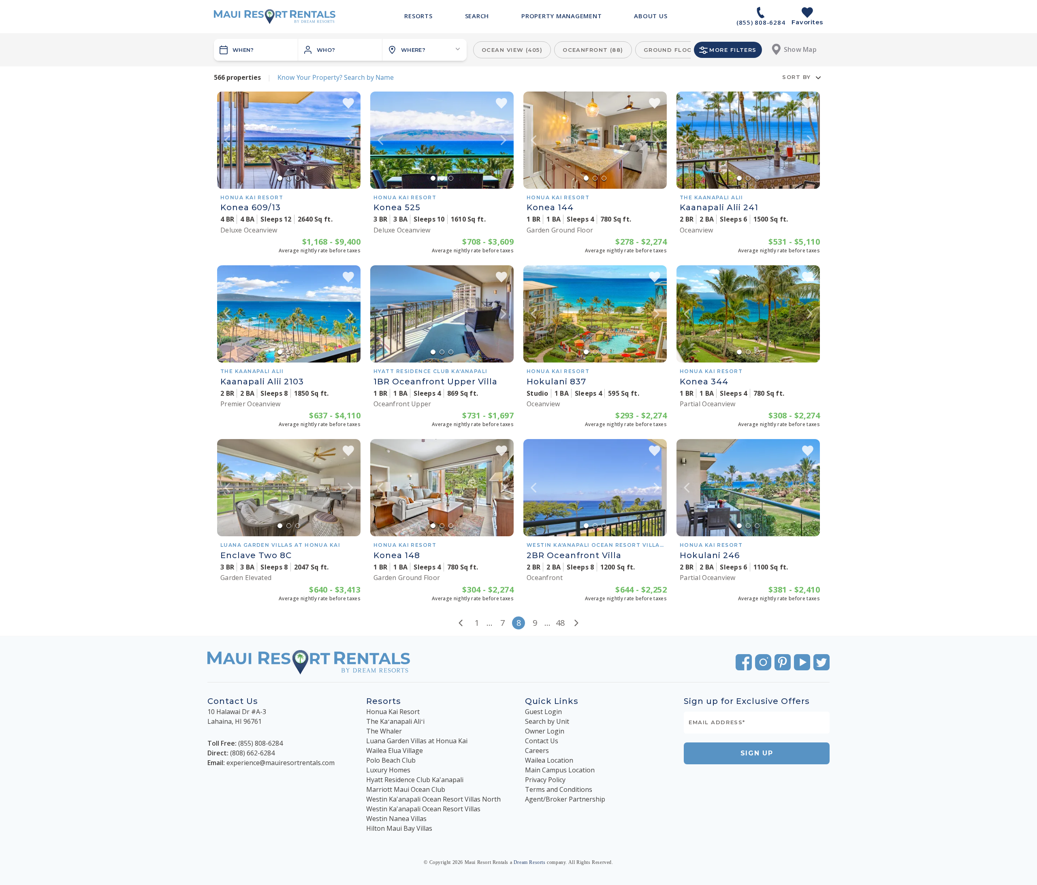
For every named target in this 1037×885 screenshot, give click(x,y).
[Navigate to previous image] (227, 140)
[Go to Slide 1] (279, 178)
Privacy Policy (545, 779)
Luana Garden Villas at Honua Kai (416, 740)
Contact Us (541, 740)
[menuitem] (418, 16)
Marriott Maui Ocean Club (405, 789)
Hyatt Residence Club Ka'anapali (414, 779)
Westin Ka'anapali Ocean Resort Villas (423, 808)
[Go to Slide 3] (297, 178)
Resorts (383, 701)
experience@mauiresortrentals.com (280, 762)
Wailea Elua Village (394, 750)
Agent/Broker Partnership (565, 799)
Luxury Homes (388, 770)
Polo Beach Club (391, 760)
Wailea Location (549, 760)
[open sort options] (818, 77)
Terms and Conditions (558, 789)
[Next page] (576, 623)
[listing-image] (289, 140)
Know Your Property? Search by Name (335, 77)
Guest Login (543, 711)
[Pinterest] (783, 662)
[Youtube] (802, 662)
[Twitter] (821, 662)
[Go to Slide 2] (288, 178)
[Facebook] (744, 662)
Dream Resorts (530, 862)
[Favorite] (348, 103)
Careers (537, 750)
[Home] (274, 16)
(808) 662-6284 (252, 753)
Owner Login (544, 731)
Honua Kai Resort (393, 711)
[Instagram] (763, 662)
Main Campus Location (560, 770)
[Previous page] (460, 623)
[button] (340, 50)
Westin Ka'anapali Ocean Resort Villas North (433, 799)
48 (560, 622)
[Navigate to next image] (350, 140)
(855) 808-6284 (260, 743)
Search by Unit (547, 721)
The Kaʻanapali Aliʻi (395, 721)
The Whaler (384, 731)
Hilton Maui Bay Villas (399, 828)
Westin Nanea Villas (396, 818)
